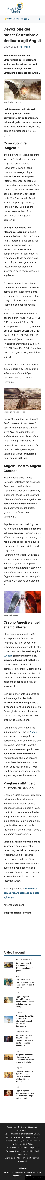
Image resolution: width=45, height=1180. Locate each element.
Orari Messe (13, 19)
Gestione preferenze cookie (35, 1178)
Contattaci (22, 1161)
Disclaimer (32, 1127)
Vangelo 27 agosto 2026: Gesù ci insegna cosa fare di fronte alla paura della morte (24, 1040)
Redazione (11, 1127)
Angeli (33, 732)
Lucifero (8, 655)
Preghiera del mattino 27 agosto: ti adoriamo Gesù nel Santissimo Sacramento (25, 1021)
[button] (39, 19)
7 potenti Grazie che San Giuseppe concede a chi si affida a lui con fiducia (24, 1076)
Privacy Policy (22, 1130)
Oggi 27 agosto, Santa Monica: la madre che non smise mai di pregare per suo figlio (25, 1001)
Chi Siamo (22, 1127)
